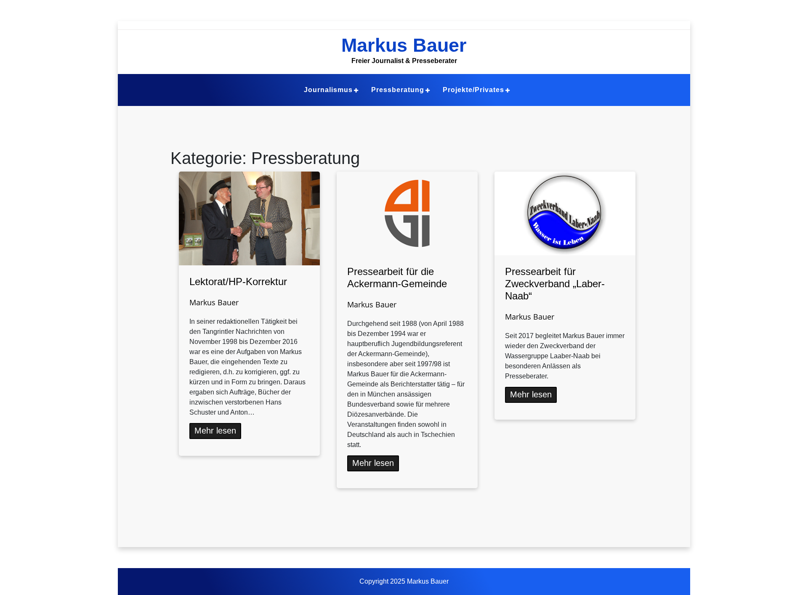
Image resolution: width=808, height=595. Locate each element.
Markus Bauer (404, 45)
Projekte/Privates (473, 89)
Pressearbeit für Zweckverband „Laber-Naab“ (555, 283)
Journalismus (328, 89)
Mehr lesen (215, 430)
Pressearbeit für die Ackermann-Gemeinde (397, 277)
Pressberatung (397, 89)
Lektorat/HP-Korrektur (238, 281)
